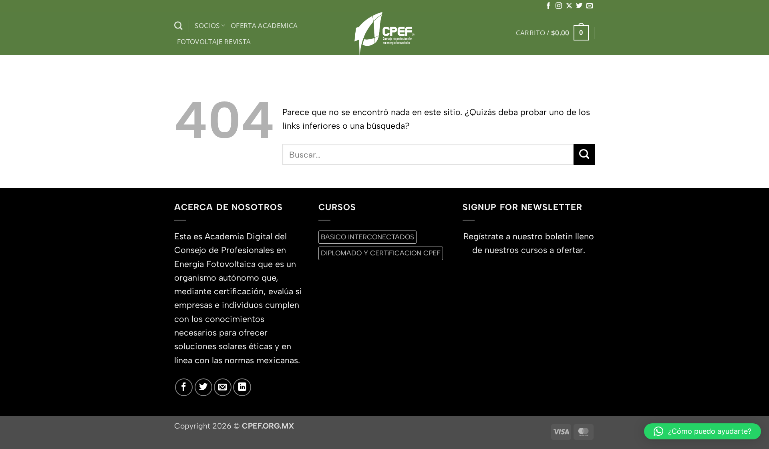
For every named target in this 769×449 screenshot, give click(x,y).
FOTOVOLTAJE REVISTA (214, 41)
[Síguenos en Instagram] (559, 6)
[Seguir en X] (569, 6)
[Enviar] (584, 154)
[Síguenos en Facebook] (548, 6)
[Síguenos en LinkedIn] (242, 387)
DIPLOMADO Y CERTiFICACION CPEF (381, 253)
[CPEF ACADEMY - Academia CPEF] (384, 33)
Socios (207, 25)
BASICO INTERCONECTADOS (367, 237)
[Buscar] (178, 26)
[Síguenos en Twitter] (579, 6)
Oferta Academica (264, 25)
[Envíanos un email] (589, 6)
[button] (552, 33)
